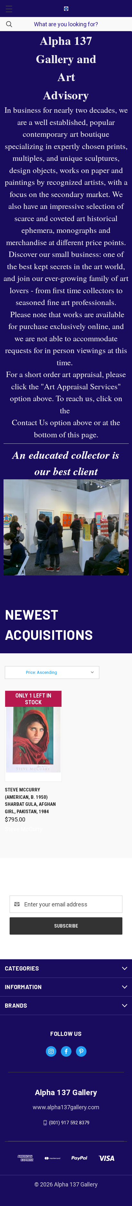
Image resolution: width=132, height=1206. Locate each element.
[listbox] (61, 672)
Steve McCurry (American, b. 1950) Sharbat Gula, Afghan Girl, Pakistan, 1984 (30, 800)
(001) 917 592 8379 (69, 1123)
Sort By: (17, 672)
